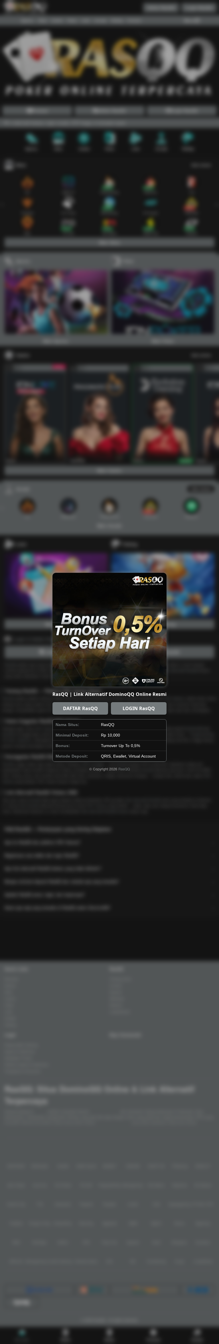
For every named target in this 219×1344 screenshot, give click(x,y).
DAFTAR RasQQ (80, 708)
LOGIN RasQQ (139, 708)
